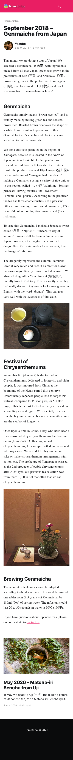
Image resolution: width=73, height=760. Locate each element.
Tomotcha (31, 730)
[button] (66, 6)
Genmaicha (11, 21)
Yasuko (20, 44)
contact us (33, 622)
